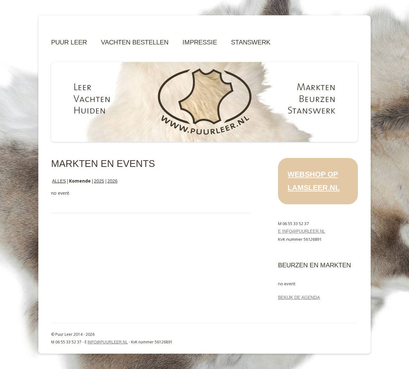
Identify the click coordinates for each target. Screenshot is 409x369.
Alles (59, 181)
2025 (99, 181)
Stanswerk (250, 42)
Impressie (199, 42)
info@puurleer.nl (108, 342)
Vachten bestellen (134, 42)
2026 (112, 181)
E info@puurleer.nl (301, 231)
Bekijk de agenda (299, 297)
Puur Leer (69, 42)
